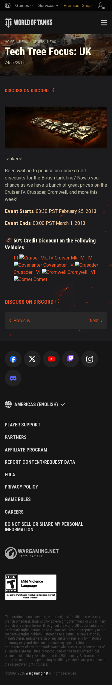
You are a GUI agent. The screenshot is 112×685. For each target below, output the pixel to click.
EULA (10, 474)
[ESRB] (31, 587)
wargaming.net (32, 553)
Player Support (23, 425)
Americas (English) (36, 404)
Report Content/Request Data (40, 462)
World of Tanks (29, 22)
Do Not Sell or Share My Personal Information (44, 527)
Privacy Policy (21, 487)
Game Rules (18, 499)
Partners (16, 437)
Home (9, 42)
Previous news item (20, 321)
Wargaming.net (37, 673)
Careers (14, 512)
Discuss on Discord (27, 90)
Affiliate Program (26, 450)
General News (44, 42)
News (23, 42)
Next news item (96, 321)
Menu (103, 22)
